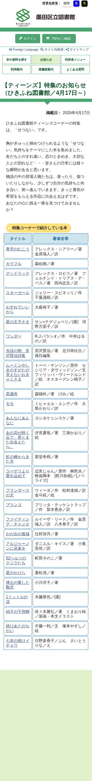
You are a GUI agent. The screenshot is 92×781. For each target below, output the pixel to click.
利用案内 (17, 69)
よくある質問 (75, 69)
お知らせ (46, 59)
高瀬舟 (12, 394)
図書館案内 (46, 69)
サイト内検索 (54, 49)
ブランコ (14, 505)
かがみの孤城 (17, 534)
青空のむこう (17, 249)
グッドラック (17, 273)
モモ (10, 404)
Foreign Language (25, 49)
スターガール (17, 293)
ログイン (30, 38)
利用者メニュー (75, 59)
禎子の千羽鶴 (17, 612)
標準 (67, 3)
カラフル (14, 264)
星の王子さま (17, 322)
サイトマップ (79, 49)
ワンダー (14, 336)
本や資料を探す (16, 59)
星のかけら (16, 573)
